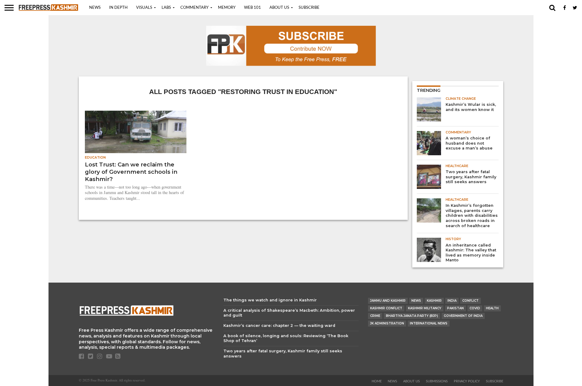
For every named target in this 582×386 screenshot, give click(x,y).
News (95, 8)
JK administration (387, 323)
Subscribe (309, 8)
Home (377, 381)
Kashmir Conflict (386, 308)
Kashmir (434, 301)
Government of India (463, 316)
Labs (166, 8)
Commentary (194, 8)
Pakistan (455, 308)
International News (428, 323)
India (452, 301)
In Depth (118, 8)
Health (492, 308)
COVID (475, 308)
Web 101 (252, 8)
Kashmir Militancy (424, 308)
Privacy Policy (467, 381)
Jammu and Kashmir (388, 301)
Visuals (144, 8)
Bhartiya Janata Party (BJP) (412, 316)
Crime (375, 316)
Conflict (470, 301)
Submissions (437, 381)
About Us (279, 8)
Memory (227, 8)
